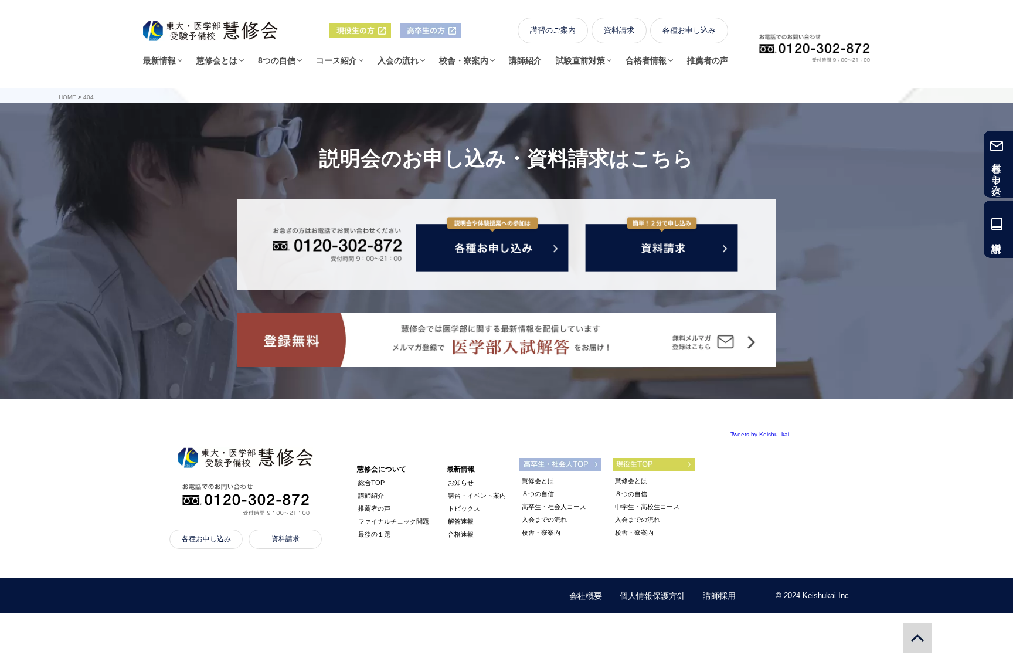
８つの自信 (538, 493)
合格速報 (461, 534)
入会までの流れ (544, 519)
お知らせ (461, 482)
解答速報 (461, 521)
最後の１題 (374, 534)
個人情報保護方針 (652, 595)
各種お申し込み (689, 30)
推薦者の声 (707, 60)
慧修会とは (538, 480)
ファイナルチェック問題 (393, 521)
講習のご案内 (553, 30)
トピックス (464, 508)
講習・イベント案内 (477, 495)
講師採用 (719, 595)
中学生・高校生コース (647, 506)
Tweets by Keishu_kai (759, 434)
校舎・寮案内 (541, 532)
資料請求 (619, 30)
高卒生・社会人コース (554, 506)
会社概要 (585, 595)
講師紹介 (525, 60)
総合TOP (371, 482)
